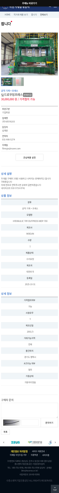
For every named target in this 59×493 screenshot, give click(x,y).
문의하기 (49, 422)
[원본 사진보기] (29, 34)
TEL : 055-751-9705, (15, 467)
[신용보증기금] (35, 442)
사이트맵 (45, 454)
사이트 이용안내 (38, 451)
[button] (4, 442)
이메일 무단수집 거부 (18, 454)
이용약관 (34, 454)
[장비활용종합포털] (15, 442)
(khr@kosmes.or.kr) (29, 470)
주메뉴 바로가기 (29, 3)
